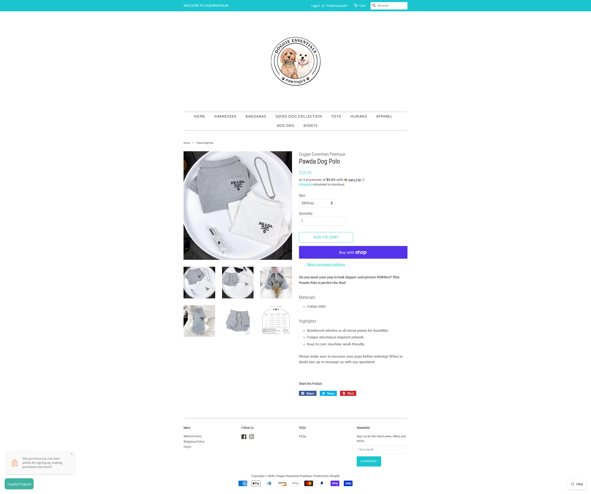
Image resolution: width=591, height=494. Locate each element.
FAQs (302, 436)
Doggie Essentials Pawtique (294, 476)
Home (199, 116)
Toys (336, 116)
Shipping (305, 184)
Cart (362, 5)
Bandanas (256, 116)
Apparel (384, 116)
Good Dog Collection (299, 116)
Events (311, 126)
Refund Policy (193, 436)
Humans (358, 116)
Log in (315, 5)
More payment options (326, 264)
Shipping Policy (194, 441)
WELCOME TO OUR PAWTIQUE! (206, 5)
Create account (337, 5)
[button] (353, 180)
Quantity (306, 213)
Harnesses (225, 116)
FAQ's (187, 447)
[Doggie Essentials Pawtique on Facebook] (244, 437)
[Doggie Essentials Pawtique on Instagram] (251, 437)
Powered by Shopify (327, 476)
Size (302, 195)
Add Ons (286, 126)
